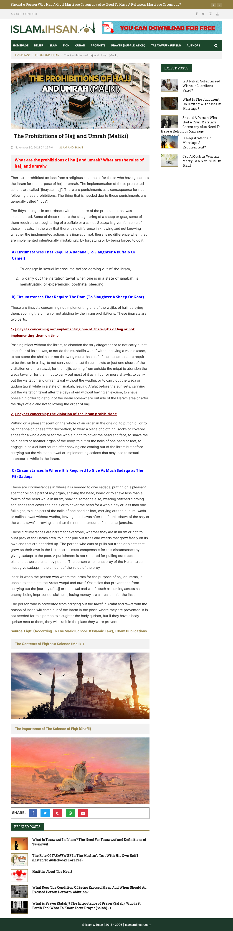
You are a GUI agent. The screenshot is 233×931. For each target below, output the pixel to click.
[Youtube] (217, 14)
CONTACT (30, 14)
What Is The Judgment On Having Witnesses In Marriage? (201, 104)
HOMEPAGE (20, 45)
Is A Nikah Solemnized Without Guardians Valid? (201, 85)
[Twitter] (204, 14)
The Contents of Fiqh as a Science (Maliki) (49, 644)
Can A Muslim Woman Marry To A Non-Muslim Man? (202, 161)
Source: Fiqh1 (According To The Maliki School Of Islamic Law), (63, 631)
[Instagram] (211, 14)
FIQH (66, 45)
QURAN (80, 45)
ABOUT (16, 14)
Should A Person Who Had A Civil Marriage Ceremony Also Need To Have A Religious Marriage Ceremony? (96, 4)
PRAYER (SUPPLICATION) (128, 45)
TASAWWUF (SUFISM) (166, 45)
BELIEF (38, 45)
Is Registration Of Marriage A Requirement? (196, 142)
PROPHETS (98, 45)
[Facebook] (197, 14)
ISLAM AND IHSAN (47, 55)
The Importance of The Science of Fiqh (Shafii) (53, 729)
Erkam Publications (131, 631)
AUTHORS (193, 45)
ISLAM (53, 45)
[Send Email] (83, 813)
